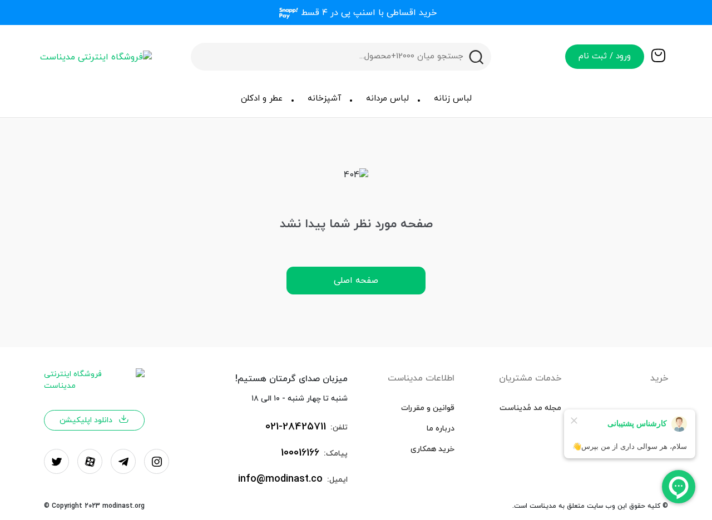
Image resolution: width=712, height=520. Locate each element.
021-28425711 (295, 427)
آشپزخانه (324, 98)
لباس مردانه (387, 98)
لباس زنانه (453, 98)
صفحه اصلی (356, 280)
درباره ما (440, 428)
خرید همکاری (432, 449)
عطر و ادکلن (262, 98)
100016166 (300, 453)
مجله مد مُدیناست (530, 408)
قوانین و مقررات (427, 408)
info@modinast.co (280, 479)
